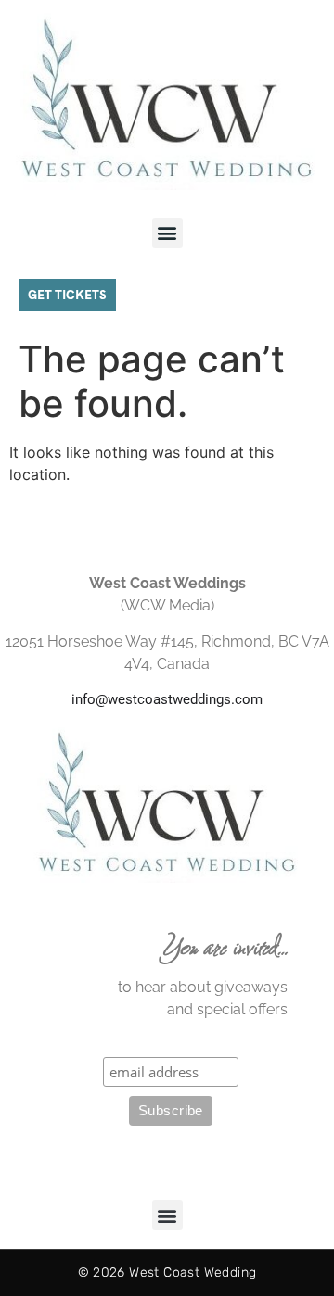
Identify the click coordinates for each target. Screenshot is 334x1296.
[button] (167, 233)
